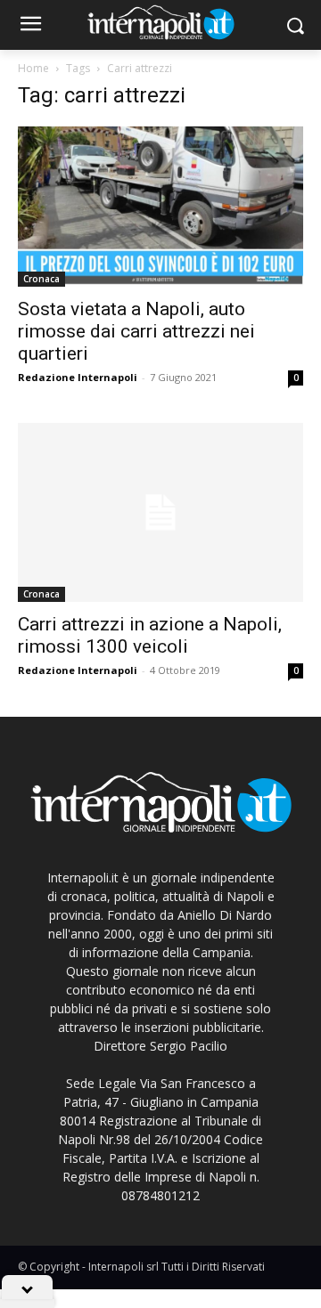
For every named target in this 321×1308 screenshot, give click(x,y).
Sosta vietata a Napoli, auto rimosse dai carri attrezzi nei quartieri (136, 331)
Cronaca (41, 278)
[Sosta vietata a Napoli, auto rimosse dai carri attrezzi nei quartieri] (160, 206)
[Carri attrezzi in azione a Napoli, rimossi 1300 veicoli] (160, 512)
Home (33, 68)
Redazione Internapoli (77, 377)
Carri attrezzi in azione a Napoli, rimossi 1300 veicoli (150, 635)
